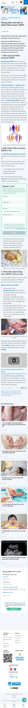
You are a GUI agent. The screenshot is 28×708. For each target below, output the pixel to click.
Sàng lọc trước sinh (6, 391)
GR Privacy (14, 695)
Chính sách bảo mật (20, 228)
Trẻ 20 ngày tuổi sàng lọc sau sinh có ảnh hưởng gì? (13, 505)
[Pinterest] (26, 388)
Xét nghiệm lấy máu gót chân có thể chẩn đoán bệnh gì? (13, 452)
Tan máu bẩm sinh (15, 392)
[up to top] (24, 695)
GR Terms (14, 697)
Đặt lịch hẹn (18, 642)
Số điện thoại (6, 202)
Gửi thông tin (14, 609)
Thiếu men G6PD (5, 392)
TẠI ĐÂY (16, 378)
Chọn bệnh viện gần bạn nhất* (10, 587)
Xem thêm (4, 430)
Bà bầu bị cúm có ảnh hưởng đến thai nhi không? (12, 478)
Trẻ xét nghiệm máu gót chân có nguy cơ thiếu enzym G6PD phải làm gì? (14, 424)
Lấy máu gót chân (5, 394)
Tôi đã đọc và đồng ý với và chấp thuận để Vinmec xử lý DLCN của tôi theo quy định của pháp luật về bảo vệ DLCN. (15, 604)
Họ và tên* (5, 577)
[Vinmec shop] (19, 656)
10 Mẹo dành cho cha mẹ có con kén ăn (14, 531)
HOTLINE (8, 376)
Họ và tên (5, 196)
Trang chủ (3, 17)
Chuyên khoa (18, 635)
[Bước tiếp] (14, 677)
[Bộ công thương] (14, 683)
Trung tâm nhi (4, 19)
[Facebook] (21, 388)
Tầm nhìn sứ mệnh (7, 637)
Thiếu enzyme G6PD (16, 394)
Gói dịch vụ (18, 638)
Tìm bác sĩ (5, 643)
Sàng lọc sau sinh (16, 391)
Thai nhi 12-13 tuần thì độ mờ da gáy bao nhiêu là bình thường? (14, 558)
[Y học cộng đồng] (14, 674)
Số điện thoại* (6, 582)
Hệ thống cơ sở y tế (7, 640)
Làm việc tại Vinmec (6, 646)
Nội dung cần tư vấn (7, 214)
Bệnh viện (5, 208)
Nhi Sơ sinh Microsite (6, 395)
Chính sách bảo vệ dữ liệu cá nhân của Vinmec (14, 694)
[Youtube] (11, 669)
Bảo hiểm (17, 640)
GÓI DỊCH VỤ (20, 376)
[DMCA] (14, 688)
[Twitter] (24, 388)
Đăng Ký (14, 233)
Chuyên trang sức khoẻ (14, 17)
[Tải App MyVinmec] (7, 658)
